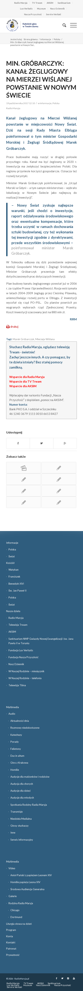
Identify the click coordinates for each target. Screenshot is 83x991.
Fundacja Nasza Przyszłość (23, 657)
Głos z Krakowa (19, 762)
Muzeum (41, 8)
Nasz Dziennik (57, 8)
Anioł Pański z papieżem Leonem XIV (31, 875)
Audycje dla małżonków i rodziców (29, 776)
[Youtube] (74, 978)
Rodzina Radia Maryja (20, 903)
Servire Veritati (53, 14)
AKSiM (50, 3)
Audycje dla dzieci (20, 790)
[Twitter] (62, 978)
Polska (57, 39)
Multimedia (12, 707)
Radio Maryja (20, 3)
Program (11, 929)
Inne (12, 832)
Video (11, 868)
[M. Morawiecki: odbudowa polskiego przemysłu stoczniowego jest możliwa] (23, 479)
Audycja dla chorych (21, 783)
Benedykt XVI (16, 583)
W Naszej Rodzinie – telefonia (25, 678)
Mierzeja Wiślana (45, 339)
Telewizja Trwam (17, 624)
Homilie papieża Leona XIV (25, 882)
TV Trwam (37, 3)
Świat (11, 556)
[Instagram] (68, 978)
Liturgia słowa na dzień (19, 923)
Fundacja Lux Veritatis (20, 650)
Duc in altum (17, 755)
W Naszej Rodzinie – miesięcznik (26, 671)
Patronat (11, 948)
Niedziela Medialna (21, 818)
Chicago (14, 910)
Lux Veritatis (26, 8)
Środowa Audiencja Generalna (27, 889)
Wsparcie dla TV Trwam (25, 381)
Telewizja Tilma (17, 685)
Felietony (15, 748)
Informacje (45, 39)
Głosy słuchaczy (19, 825)
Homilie (14, 769)
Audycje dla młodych (22, 797)
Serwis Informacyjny (21, 839)
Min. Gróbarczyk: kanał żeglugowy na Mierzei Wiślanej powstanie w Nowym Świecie (41, 79)
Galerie (12, 896)
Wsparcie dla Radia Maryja (27, 377)
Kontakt (10, 942)
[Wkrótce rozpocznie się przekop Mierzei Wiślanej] (59, 490)
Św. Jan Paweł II (17, 590)
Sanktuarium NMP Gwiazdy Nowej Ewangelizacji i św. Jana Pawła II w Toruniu (40, 641)
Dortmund (16, 917)
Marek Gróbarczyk (23, 339)
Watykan (13, 569)
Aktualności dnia (19, 720)
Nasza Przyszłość (33, 14)
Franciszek (14, 576)
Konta (9, 936)
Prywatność (12, 954)
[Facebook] (56, 978)
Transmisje (16, 811)
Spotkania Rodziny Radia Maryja (28, 804)
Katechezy (16, 734)
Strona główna (31, 39)
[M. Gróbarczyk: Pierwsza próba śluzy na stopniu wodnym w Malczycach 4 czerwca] (59, 502)
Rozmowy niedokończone (24, 727)
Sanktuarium (64, 3)
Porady (14, 741)
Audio (11, 713)
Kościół (10, 562)
